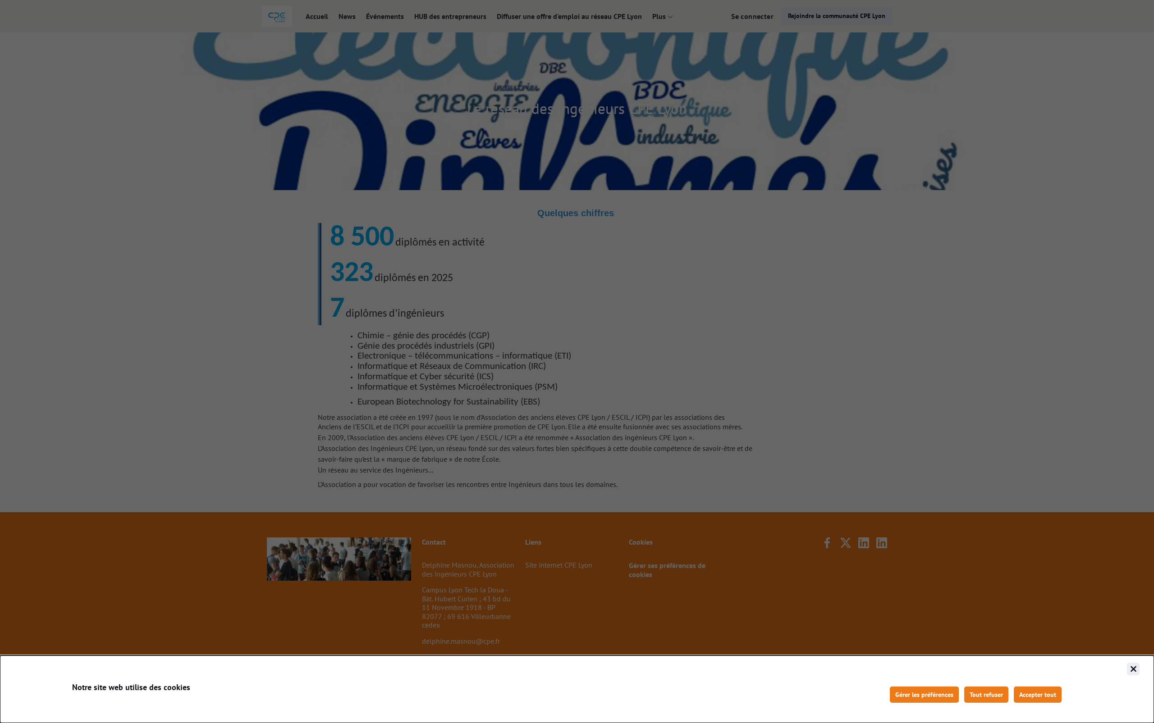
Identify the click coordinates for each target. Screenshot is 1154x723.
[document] (577, 689)
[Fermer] (1133, 669)
